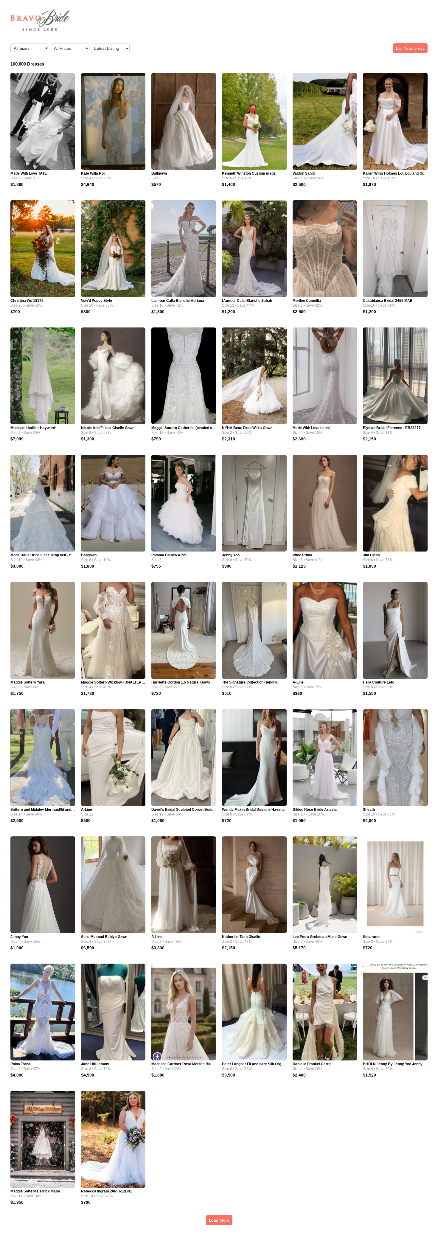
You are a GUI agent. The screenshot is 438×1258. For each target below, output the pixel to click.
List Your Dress (410, 48)
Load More (219, 1220)
